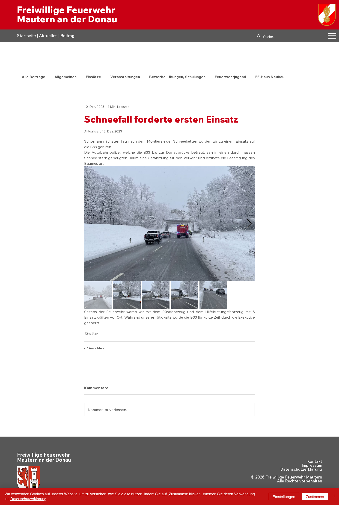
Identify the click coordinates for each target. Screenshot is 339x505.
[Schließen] (333, 496)
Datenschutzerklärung (301, 469)
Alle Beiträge (33, 76)
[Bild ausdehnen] (169, 223)
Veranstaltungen (125, 76)
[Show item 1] (98, 295)
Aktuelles (48, 35)
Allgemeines (65, 76)
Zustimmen (315, 496)
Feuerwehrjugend (230, 76)
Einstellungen (284, 496)
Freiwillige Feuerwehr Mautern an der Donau (67, 14)
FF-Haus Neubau (269, 76)
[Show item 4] (184, 295)
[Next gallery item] (249, 223)
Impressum (312, 465)
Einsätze (93, 76)
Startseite (26, 35)
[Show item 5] (213, 295)
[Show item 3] (156, 295)
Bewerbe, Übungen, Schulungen (177, 76)
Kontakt (314, 461)
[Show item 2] (127, 295)
